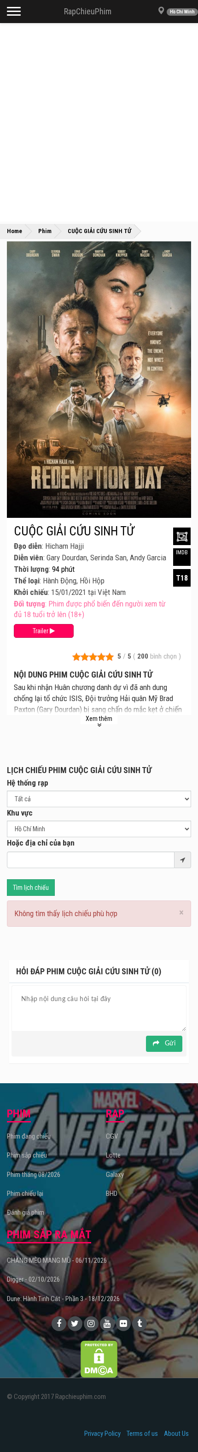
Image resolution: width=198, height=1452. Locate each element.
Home (14, 231)
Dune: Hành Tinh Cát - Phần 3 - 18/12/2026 (63, 1299)
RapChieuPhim (87, 11)
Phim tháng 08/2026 (33, 1174)
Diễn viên (28, 557)
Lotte (113, 1155)
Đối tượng (29, 604)
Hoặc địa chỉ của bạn (41, 842)
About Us (176, 1433)
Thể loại (27, 580)
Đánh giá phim (25, 1212)
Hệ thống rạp (27, 782)
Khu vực (20, 812)
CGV (112, 1136)
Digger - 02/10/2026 (33, 1279)
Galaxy (115, 1174)
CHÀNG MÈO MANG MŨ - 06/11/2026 (57, 1260)
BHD (111, 1193)
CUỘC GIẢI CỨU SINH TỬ (74, 531)
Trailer (41, 631)
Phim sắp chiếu (27, 1155)
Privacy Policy (102, 1433)
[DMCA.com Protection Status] (99, 1359)
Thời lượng (31, 569)
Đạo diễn (28, 546)
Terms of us (142, 1433)
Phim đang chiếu (29, 1136)
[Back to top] (176, 1426)
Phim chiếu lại (25, 1193)
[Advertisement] (99, 122)
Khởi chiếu (31, 592)
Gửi (169, 1043)
